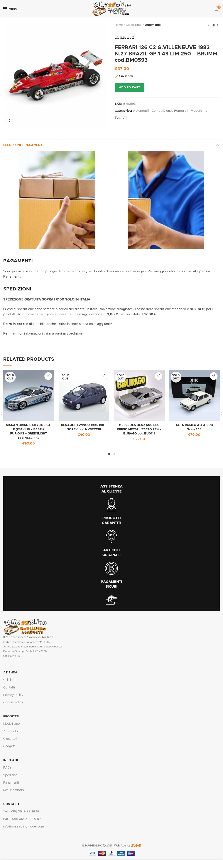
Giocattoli (10, 738)
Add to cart (129, 87)
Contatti (9, 687)
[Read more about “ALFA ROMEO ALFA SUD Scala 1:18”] (214, 376)
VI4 (124, 117)
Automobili (153, 25)
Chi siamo (10, 679)
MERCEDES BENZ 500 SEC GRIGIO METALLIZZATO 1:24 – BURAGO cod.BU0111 (139, 429)
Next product (217, 25)
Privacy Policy (13, 695)
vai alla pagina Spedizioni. (63, 333)
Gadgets (9, 746)
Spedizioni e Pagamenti (23, 145)
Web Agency (122, 845)
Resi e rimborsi (13, 790)
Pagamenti (11, 782)
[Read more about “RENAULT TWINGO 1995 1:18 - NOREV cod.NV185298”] (103, 376)
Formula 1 (181, 110)
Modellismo (134, 25)
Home (119, 25)
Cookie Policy (13, 702)
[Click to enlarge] (11, 120)
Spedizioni (10, 775)
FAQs (7, 767)
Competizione (162, 110)
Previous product (209, 25)
